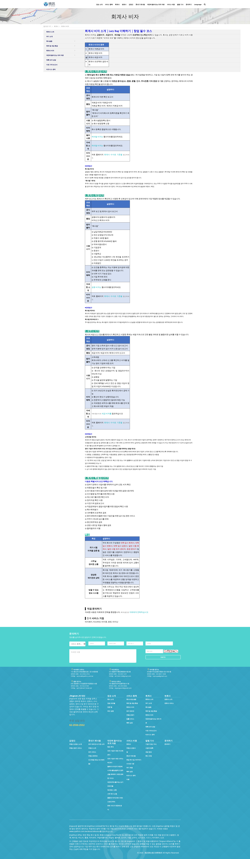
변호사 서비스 (169, 703)
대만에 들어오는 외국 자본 (156, 4)
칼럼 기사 (180, 4)
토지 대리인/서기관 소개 (96, 744)
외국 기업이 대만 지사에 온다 (115, 753)
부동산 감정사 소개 (75, 744)
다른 (127, 779)
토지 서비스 (92, 752)
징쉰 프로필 (111, 703)
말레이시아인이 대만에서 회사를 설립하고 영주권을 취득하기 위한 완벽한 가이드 (115, 772)
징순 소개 (99, 4)
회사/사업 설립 (131, 699)
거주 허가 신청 (112, 794)
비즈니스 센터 (150, 734)
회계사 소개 (149, 699)
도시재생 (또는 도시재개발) (96, 762)
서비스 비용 (171, 4)
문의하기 (189, 4)
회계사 (117, 4)
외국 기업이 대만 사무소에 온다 (115, 760)
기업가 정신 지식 (151, 744)
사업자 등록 (149, 748)
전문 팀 (109, 707)
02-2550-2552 (77, 725)
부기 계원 (129, 768)
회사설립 (148, 707)
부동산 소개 (92, 748)
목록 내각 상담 (150, 727)
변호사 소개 (168, 699)
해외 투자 (110, 747)
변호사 (124, 4)
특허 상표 (129, 723)
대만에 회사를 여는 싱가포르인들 (115, 784)
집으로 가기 (47, 26)
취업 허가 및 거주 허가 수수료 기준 (133, 762)
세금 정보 (149, 752)
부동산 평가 (130, 715)
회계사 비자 (65, 26)
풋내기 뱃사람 (140, 4)
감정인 (131, 4)
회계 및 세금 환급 (132, 703)
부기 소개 (149, 703)
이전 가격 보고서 (151, 731)
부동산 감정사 (131, 748)
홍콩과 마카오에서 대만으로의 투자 (115, 800)
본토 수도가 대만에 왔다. (114, 807)
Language (197, 4)
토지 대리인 (130, 711)
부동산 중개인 (93, 756)
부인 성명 (110, 711)
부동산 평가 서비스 (75, 748)
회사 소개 (110, 699)
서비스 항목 (109, 4)
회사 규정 (149, 756)
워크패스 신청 (112, 790)
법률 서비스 (130, 719)
